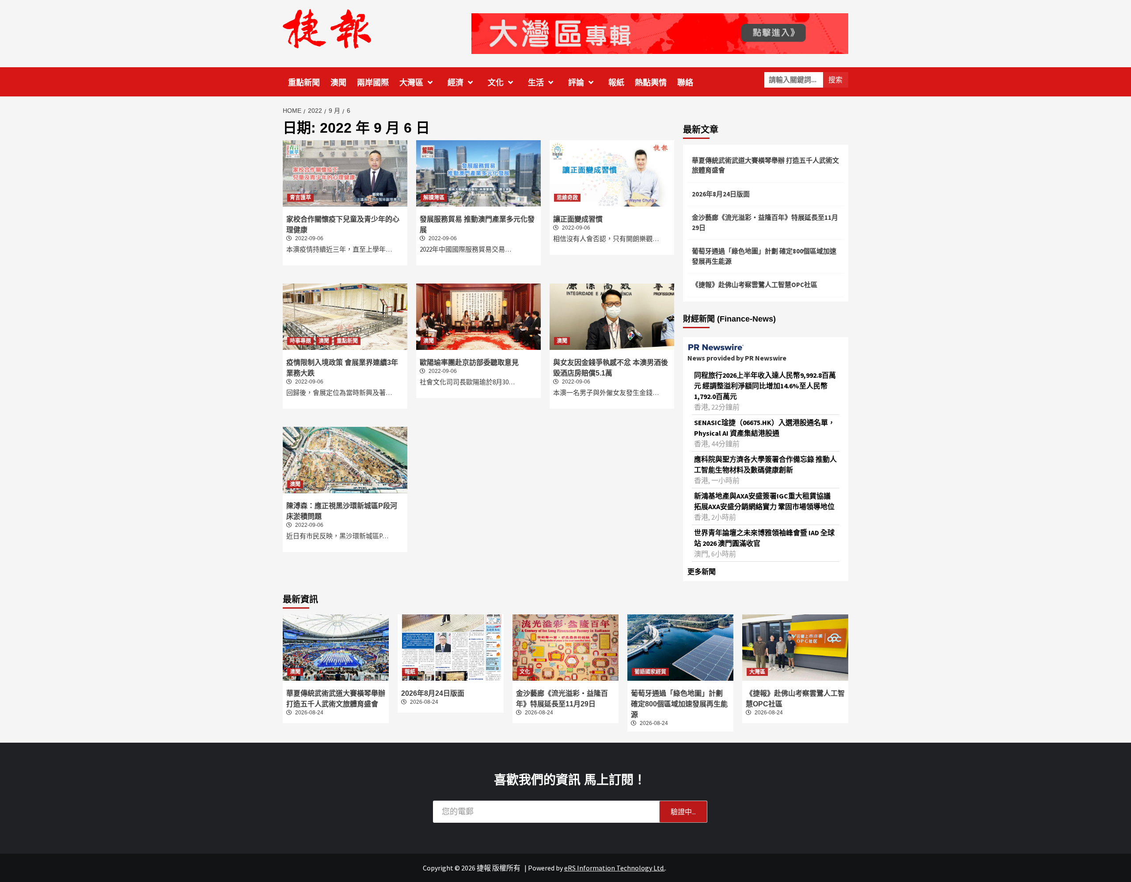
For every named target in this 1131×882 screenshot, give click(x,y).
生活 (536, 82)
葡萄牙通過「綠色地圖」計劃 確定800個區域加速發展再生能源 (764, 256)
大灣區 (411, 82)
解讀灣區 (433, 198)
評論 (576, 82)
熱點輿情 (651, 82)
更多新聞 (701, 571)
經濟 (455, 82)
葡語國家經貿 (650, 672)
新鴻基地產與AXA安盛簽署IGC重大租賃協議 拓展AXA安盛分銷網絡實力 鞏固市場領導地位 (764, 501)
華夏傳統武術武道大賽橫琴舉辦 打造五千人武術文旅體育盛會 (765, 165)
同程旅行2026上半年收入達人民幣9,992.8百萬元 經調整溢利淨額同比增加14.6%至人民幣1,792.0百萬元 (765, 386)
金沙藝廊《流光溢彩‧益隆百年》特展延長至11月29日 (765, 222)
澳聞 (338, 82)
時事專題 (300, 341)
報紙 (616, 82)
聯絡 (685, 82)
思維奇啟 (567, 198)
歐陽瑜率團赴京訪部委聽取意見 (469, 362)
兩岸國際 (373, 82)
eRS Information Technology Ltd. (614, 867)
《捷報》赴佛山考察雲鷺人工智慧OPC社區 (754, 284)
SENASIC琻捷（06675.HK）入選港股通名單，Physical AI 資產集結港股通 (764, 427)
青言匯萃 (300, 198)
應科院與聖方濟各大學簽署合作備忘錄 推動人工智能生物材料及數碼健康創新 (765, 464)
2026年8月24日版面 (721, 194)
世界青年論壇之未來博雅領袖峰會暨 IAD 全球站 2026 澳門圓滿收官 (764, 538)
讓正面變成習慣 (578, 219)
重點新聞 (304, 82)
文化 (496, 82)
